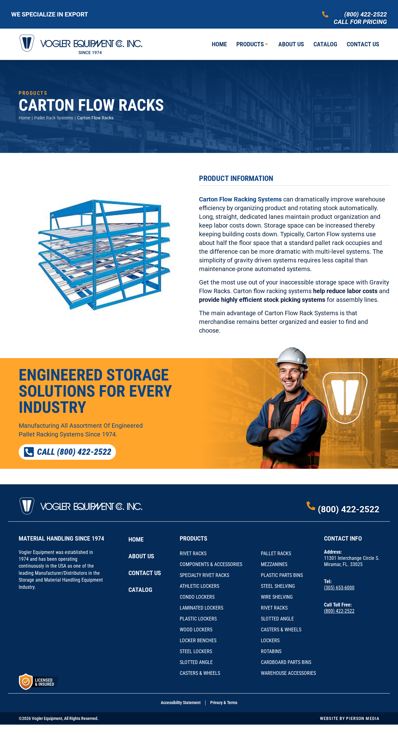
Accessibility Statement (181, 702)
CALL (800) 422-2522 (74, 452)
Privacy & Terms (223, 702)
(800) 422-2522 (365, 14)
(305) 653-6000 (339, 588)
